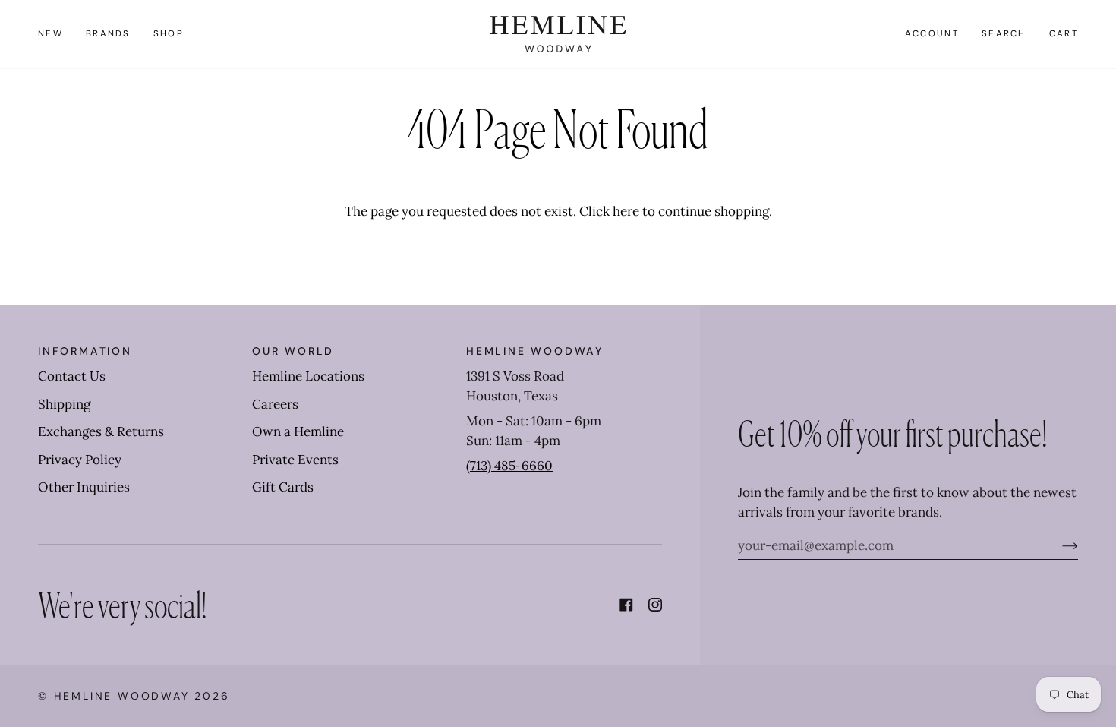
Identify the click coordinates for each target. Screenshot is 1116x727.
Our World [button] (293, 351)
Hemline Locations (308, 376)
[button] (108, 34)
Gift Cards (283, 487)
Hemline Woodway (122, 696)
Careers (275, 404)
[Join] (1058, 545)
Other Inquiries (84, 487)
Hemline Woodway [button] (535, 351)
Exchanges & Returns (101, 431)
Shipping (64, 404)
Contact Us (72, 376)
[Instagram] (655, 605)
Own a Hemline (298, 431)
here (626, 211)
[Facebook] (626, 605)
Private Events (295, 459)
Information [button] (85, 351)
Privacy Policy (79, 459)
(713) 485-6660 (509, 465)
